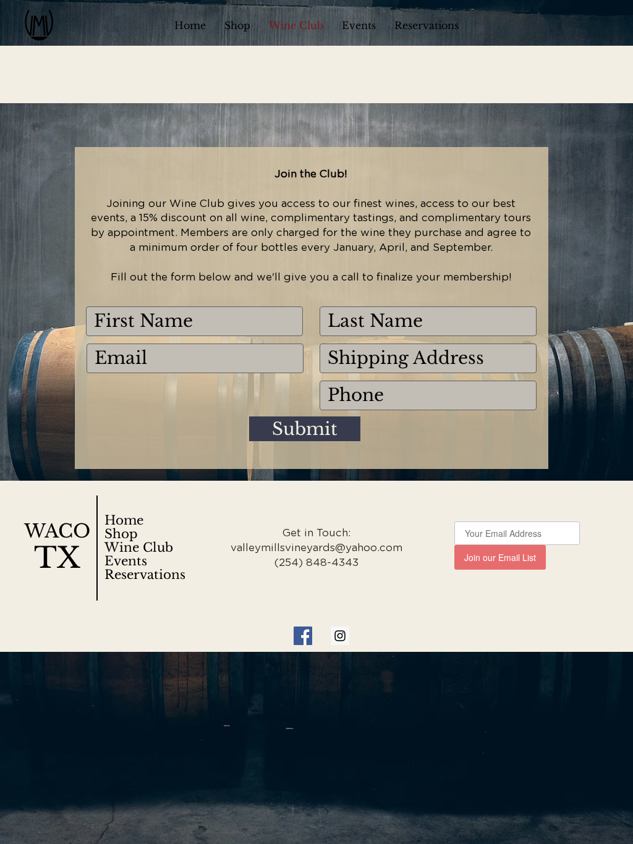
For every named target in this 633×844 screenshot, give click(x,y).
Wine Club (138, 547)
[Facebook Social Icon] (303, 636)
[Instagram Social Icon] (340, 636)
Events (125, 561)
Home (123, 520)
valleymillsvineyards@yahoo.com (316, 547)
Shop (121, 534)
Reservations (144, 574)
